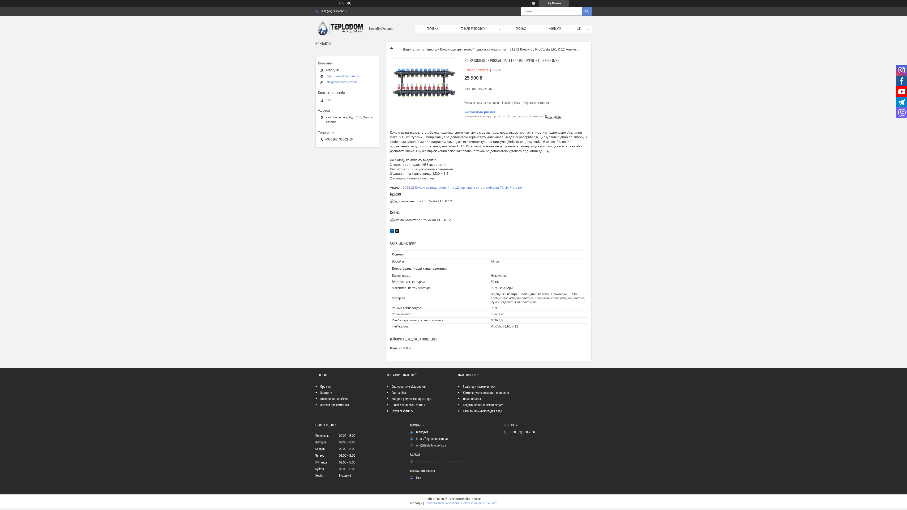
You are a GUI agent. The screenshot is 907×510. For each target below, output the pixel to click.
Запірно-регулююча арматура (411, 399)
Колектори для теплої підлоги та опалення (473, 49)
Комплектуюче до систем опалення (486, 393)
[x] (397, 232)
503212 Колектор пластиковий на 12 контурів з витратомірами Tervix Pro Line (462, 187)
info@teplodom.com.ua (341, 82)
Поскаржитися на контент (441, 503)
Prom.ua (476, 499)
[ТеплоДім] (340, 29)
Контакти (555, 29)
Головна (432, 29)
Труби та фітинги (402, 411)
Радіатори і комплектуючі (479, 387)
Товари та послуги (473, 29)
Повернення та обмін (334, 399)
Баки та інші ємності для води (482, 411)
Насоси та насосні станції (408, 405)
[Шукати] (587, 11)
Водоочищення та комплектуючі (483, 405)
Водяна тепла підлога (420, 49)
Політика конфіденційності (479, 503)
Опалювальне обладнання (409, 387)
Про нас (520, 29)
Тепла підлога (472, 399)
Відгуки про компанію (334, 405)
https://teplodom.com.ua (342, 76)
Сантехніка (399, 393)
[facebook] (392, 232)
